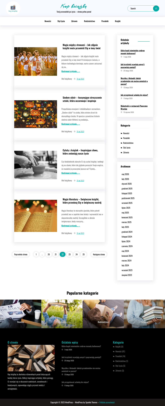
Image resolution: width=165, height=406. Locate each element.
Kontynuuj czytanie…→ (70, 71)
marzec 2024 (126, 260)
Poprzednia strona (20, 254)
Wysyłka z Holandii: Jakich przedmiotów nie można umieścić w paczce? (134, 81)
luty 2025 (125, 226)
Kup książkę (74, 6)
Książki (118, 346)
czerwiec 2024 (127, 246)
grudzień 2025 (127, 188)
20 (49, 254)
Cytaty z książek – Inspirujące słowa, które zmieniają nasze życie (80, 152)
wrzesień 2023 (127, 270)
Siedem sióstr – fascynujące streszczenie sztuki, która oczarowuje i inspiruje (82, 99)
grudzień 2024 (127, 231)
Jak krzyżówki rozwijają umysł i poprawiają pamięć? (133, 66)
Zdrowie (126, 152)
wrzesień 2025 (127, 202)
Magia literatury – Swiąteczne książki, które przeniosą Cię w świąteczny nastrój (82, 201)
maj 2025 (125, 212)
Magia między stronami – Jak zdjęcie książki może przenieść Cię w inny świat (81, 46)
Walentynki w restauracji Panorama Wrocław (134, 107)
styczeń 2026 (127, 183)
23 (70, 254)
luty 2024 (125, 265)
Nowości (126, 133)
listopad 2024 (127, 236)
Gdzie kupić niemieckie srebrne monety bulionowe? (133, 52)
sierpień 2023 (127, 275)
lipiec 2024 (126, 241)
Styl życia (126, 147)
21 (56, 254)
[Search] (156, 8)
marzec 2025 (126, 222)
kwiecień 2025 (127, 217)
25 (84, 254)
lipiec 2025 (126, 207)
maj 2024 (125, 250)
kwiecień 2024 (127, 255)
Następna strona (99, 254)
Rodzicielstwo (128, 142)
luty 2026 (125, 178)
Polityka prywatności (107, 402)
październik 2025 (128, 198)
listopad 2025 (127, 193)
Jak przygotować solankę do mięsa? (134, 94)
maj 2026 (125, 174)
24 (77, 254)
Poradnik (126, 138)
